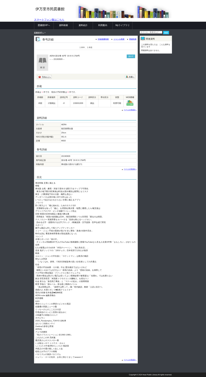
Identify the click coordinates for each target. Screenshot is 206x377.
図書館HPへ (44, 25)
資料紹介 (83, 25)
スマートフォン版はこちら (49, 19)
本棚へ (131, 77)
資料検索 (63, 25)
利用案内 (102, 25)
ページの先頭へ (130, 110)
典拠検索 (132, 39)
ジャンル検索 (119, 39)
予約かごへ (46, 77)
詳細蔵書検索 (103, 39)
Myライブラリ (122, 25)
